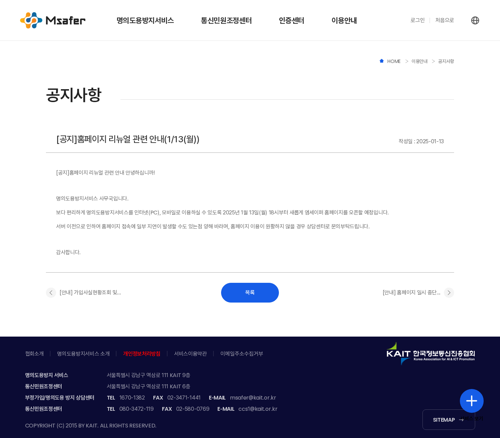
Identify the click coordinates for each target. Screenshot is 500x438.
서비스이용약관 (190, 354)
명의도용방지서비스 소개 (83, 354)
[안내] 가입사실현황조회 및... (90, 292)
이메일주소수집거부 (241, 354)
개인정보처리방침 (141, 354)
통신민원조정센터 (226, 20)
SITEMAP (444, 420)
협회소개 (34, 354)
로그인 (417, 20)
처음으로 (444, 20)
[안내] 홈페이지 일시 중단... (411, 292)
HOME (394, 61)
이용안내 (344, 20)
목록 (250, 292)
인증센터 (291, 20)
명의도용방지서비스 (145, 20)
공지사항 (446, 61)
